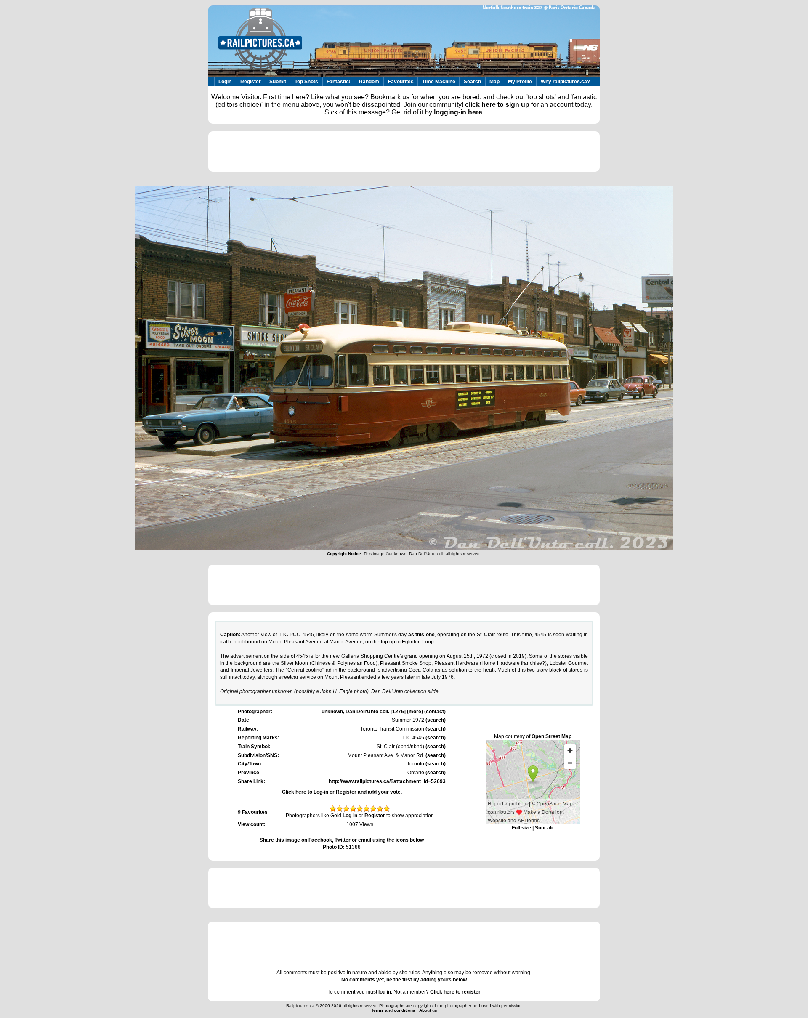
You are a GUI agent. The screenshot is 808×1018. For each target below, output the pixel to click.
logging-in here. (459, 112)
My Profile (520, 82)
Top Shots (306, 82)
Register (250, 82)
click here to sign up (497, 104)
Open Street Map (551, 736)
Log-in (350, 816)
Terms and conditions (394, 1010)
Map (494, 82)
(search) (435, 720)
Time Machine (438, 82)
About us (428, 1010)
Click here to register (455, 992)
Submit (277, 82)
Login (224, 82)
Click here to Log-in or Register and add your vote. (342, 792)
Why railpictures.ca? (565, 82)
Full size (521, 828)
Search (472, 82)
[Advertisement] (404, 151)
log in (384, 992)
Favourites (401, 82)
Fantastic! (339, 82)
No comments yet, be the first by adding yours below (404, 980)
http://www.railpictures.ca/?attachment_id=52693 (387, 781)
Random (369, 82)
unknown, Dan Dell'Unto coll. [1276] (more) (372, 712)
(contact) (435, 712)
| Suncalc (542, 828)
